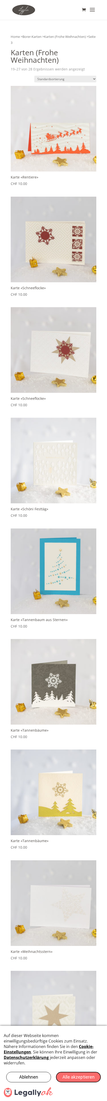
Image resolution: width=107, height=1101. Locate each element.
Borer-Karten (32, 36)
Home (15, 36)
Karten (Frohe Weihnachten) (65, 36)
